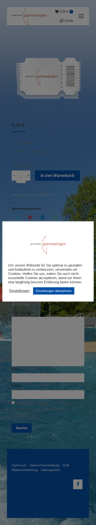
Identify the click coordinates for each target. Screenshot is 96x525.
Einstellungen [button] (19, 291)
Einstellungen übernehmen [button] (54, 291)
